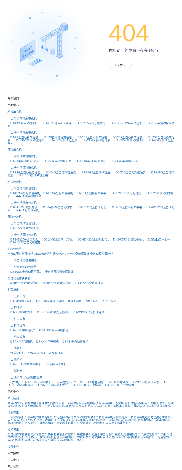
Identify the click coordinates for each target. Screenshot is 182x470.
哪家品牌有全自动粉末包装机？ (59, 422)
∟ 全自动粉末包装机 (22, 202)
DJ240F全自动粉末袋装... (126, 207)
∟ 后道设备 (16, 336)
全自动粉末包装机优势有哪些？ (27, 434)
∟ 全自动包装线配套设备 (24, 377)
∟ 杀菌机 (14, 359)
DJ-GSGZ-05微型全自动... (52, 312)
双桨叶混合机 (35, 353)
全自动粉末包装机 (26, 210)
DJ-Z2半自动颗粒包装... (57, 161)
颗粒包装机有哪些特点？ (114, 417)
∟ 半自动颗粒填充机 (22, 156)
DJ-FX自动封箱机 (20, 341)
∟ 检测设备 (16, 325)
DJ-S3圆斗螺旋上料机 (48, 301)
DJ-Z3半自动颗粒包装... (90, 161)
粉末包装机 (14, 181)
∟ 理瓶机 (14, 307)
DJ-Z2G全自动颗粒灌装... (24, 172)
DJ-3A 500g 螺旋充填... (23, 207)
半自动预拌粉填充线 (27, 196)
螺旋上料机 (73, 301)
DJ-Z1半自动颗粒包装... (23, 161)
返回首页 (120, 65)
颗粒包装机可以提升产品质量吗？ (28, 440)
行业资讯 (13, 412)
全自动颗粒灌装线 (101, 253)
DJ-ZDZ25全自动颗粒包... (25, 242)
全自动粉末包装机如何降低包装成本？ (84, 420)
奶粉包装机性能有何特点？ (133, 403)
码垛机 (13, 382)
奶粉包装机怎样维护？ (62, 434)
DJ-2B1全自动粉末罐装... (92, 137)
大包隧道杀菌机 (55, 364)
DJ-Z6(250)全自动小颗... (127, 239)
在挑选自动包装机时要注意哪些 (64, 406)
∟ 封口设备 (16, 318)
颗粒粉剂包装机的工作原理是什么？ (137, 434)
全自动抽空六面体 (157, 239)
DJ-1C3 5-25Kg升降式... (90, 123)
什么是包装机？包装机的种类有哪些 (107, 406)
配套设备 (13, 289)
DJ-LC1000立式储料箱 (86, 385)
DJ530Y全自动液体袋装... (57, 282)
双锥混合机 (54, 353)
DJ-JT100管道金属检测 (52, 330)
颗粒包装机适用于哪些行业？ (95, 434)
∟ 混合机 (14, 348)
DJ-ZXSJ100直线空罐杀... (25, 364)
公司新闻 (13, 398)
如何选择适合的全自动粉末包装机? (76, 417)
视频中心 (13, 446)
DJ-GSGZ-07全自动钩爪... (88, 312)
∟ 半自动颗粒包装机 (22, 223)
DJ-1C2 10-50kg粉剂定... (126, 193)
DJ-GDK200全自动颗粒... (92, 239)
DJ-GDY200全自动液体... (89, 282)
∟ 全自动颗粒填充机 (22, 167)
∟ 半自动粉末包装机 (22, 188)
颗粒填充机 (14, 149)
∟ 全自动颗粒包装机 (22, 234)
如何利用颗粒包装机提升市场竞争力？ (147, 437)
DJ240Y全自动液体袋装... (23, 282)
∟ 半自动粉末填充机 (22, 118)
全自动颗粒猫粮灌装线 (57, 271)
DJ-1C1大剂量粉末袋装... (91, 193)
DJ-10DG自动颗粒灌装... (33, 175)
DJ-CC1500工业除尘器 (118, 385)
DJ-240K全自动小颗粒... (57, 239)
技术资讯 (13, 429)
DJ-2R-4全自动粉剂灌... (129, 140)
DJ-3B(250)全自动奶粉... (91, 207)
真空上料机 (107, 301)
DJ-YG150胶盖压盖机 (144, 382)
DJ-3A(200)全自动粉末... (57, 207)
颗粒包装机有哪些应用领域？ (57, 437)
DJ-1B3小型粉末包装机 (23, 193)
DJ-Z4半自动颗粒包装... (124, 161)
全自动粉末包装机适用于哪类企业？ (36, 420)
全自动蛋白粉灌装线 (20, 253)
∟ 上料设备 (16, 296)
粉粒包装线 (14, 248)
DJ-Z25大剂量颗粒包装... (24, 228)
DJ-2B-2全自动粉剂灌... (63, 140)
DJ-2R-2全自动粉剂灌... (29, 140)
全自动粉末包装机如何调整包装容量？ (91, 403)
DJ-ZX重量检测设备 (21, 330)
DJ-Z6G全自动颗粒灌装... (130, 172)
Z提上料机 (90, 301)
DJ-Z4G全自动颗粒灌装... (60, 172)
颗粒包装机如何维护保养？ (68, 440)
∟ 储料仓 (14, 370)
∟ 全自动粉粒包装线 (22, 266)
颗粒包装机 (14, 216)
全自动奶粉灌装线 (78, 253)
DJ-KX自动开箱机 (46, 341)
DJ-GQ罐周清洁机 (90, 382)
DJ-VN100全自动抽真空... (51, 385)
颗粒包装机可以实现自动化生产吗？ (100, 437)
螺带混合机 (16, 353)
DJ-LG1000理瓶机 (20, 312)
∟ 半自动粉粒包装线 (22, 260)
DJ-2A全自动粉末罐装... (23, 137)
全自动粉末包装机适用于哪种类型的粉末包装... (36, 403)
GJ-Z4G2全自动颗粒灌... (95, 172)
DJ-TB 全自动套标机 (74, 341)
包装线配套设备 (65, 382)
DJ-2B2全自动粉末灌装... (127, 137)
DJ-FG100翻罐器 (116, 382)
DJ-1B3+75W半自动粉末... (126, 123)
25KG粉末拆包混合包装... (50, 253)
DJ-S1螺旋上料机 (20, 301)
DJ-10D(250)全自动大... (23, 239)
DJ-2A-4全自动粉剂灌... (96, 140)
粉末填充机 (14, 111)
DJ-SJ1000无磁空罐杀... (36, 382)
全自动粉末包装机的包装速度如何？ (132, 420)
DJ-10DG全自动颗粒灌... (24, 271)
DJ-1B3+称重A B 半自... (57, 123)
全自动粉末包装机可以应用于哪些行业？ (105, 422)
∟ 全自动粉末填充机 (22, 132)
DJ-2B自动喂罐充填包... (57, 137)
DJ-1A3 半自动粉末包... (23, 123)
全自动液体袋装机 (18, 278)
